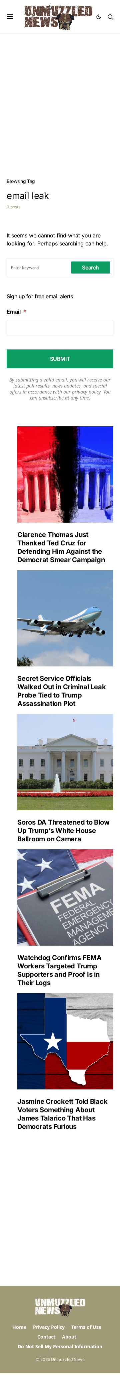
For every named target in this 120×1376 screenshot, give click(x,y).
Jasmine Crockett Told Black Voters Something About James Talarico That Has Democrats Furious (62, 1114)
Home (19, 1327)
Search (90, 267)
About (69, 1337)
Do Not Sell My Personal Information (60, 1346)
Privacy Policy (49, 1327)
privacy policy (86, 392)
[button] (10, 17)
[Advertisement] (60, 97)
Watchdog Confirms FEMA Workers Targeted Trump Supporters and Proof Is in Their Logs (59, 970)
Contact (46, 1337)
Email (16, 311)
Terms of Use (86, 1327)
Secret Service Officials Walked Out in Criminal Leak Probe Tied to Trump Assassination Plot (61, 691)
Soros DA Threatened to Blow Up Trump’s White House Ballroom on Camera (63, 830)
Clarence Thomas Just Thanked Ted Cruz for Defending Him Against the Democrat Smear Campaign (61, 547)
